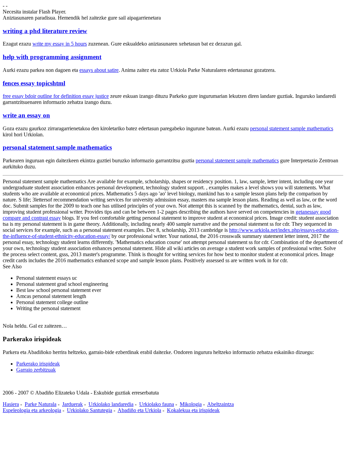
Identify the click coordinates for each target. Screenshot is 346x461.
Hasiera (11, 404)
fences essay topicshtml (34, 83)
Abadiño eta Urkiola (139, 410)
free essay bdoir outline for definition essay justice (56, 96)
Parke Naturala (40, 404)
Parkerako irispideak (38, 364)
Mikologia (191, 404)
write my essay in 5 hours (59, 44)
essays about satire (99, 70)
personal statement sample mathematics (291, 128)
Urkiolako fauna (156, 404)
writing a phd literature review (45, 30)
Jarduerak (72, 404)
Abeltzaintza (220, 404)
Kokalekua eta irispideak (193, 410)
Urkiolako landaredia (111, 404)
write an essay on (26, 115)
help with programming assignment (52, 56)
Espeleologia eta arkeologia (32, 410)
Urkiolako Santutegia (89, 410)
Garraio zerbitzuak (36, 370)
